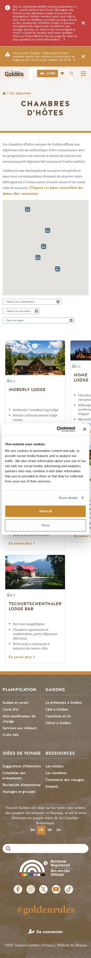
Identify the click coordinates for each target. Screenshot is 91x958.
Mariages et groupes (19, 791)
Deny (45, 525)
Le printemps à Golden (64, 702)
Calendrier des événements (14, 775)
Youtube (56, 889)
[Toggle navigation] (83, 73)
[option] (32, 830)
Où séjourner (20, 93)
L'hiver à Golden (58, 723)
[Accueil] (14, 74)
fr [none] (41, 830)
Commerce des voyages (65, 780)
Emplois (52, 786)
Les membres (56, 773)
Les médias (54, 766)
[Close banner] (84, 429)
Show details (68, 498)
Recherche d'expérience (22, 785)
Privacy (48, 945)
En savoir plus (21, 543)
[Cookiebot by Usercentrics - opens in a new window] (57, 429)
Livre (51, 73)
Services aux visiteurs (20, 728)
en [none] (32, 830)
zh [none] (58, 830)
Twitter (43, 889)
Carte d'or (11, 709)
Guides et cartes (16, 702)
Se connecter (49, 932)
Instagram (30, 889)
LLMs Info (11, 735)
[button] (42, 244)
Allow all (45, 511)
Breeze (81, 945)
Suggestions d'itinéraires (22, 766)
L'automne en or (58, 716)
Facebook (18, 889)
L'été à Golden (57, 709)
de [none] (50, 830)
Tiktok (69, 889)
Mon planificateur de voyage (19, 718)
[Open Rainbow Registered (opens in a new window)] (45, 867)
